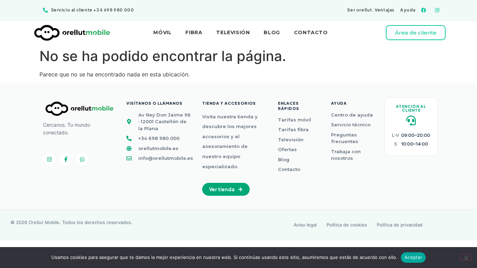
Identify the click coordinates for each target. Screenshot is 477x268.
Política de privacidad (400, 225)
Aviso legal (305, 225)
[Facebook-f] (65, 159)
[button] (226, 189)
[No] (466, 257)
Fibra (193, 32)
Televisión (233, 32)
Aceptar (413, 257)
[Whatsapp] (82, 159)
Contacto (311, 32)
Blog (272, 32)
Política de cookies (346, 225)
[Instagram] (49, 159)
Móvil (162, 32)
